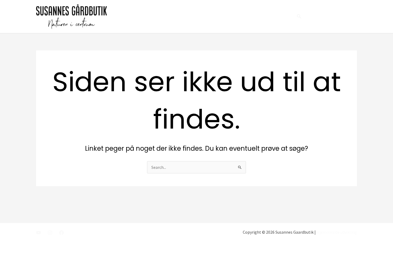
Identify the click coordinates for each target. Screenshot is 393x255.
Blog (264, 16)
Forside (205, 16)
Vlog (248, 16)
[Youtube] (38, 232)
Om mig (227, 16)
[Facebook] (61, 232)
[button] (299, 16)
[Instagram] (50, 232)
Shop (282, 16)
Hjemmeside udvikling (337, 232)
